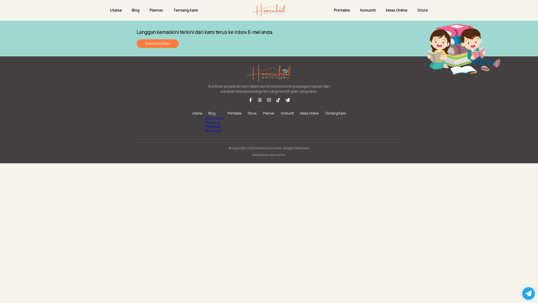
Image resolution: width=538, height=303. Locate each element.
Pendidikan (213, 126)
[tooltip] (250, 100)
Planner (156, 10)
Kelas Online (396, 10)
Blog (136, 10)
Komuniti (368, 10)
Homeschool (214, 118)
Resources (213, 131)
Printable (342, 10)
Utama (116, 10)
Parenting (212, 122)
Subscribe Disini (157, 43)
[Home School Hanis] (269, 10)
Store (423, 10)
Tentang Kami (185, 10)
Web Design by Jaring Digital (269, 155)
